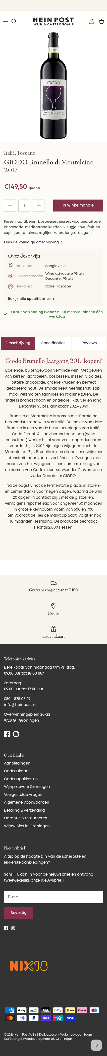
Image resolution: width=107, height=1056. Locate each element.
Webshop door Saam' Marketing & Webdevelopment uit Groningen (48, 1037)
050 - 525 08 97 (17, 699)
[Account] (90, 21)
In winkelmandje (78, 205)
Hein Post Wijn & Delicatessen (36, 1035)
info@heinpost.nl (20, 704)
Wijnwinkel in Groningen (27, 826)
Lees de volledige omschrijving (32, 242)
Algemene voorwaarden (26, 802)
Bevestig (18, 912)
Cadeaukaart (16, 771)
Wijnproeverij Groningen (27, 786)
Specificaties (53, 343)
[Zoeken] (16, 21)
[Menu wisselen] (5, 21)
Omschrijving (17, 343)
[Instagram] (16, 734)
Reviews (89, 343)
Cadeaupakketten (21, 779)
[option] (53, 86)
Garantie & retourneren (25, 818)
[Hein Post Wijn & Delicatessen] (53, 21)
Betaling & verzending (24, 810)
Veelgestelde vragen (23, 794)
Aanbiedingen (17, 763)
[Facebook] (7, 734)
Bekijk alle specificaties (30, 298)
